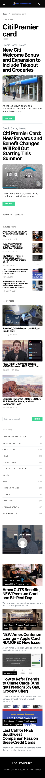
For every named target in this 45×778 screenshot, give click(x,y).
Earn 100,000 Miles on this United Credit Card (21, 330)
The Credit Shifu (22, 534)
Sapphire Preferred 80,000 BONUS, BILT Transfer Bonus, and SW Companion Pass (22, 401)
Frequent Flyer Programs (14, 469)
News (22, 45)
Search (37, 419)
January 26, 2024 (9, 335)
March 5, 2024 (8, 277)
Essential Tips (9, 462)
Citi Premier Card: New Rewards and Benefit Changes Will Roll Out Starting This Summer (22, 145)
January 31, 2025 (9, 239)
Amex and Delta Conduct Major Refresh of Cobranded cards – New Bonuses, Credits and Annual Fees (15, 284)
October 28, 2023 (9, 407)
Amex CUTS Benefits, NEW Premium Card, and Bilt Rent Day (14, 234)
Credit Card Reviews (12, 443)
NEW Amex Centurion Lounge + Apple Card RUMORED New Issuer (12, 246)
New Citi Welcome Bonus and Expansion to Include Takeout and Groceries (21, 60)
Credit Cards (9, 45)
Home (4, 14)
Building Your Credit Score (15, 437)
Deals (5, 456)
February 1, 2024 (9, 291)
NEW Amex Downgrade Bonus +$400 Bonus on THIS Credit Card (21, 365)
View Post (9, 118)
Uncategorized (9, 513)
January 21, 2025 (9, 251)
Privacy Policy (34, 770)
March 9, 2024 (8, 265)
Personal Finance (10, 488)
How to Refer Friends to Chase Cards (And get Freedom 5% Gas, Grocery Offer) (14, 259)
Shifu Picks (7, 501)
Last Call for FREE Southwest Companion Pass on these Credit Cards (15, 271)
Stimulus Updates (11, 507)
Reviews (6, 494)
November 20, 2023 (10, 370)
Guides (5, 475)
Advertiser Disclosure (12, 214)
